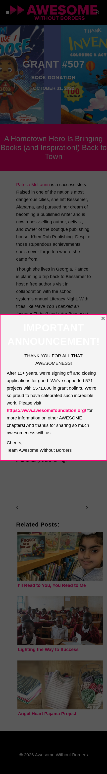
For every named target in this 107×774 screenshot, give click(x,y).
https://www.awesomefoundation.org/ (46, 410)
